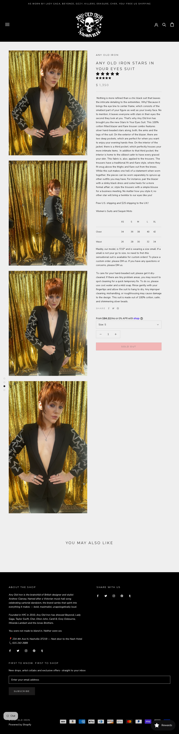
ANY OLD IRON (107, 54)
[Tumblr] (42, 650)
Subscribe (22, 691)
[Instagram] (26, 650)
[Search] (164, 24)
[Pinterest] (118, 308)
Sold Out (128, 346)
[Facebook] (109, 308)
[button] (108, 74)
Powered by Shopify (20, 724)
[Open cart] (172, 24)
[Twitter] (113, 308)
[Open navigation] (7, 24)
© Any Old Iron (19, 720)
